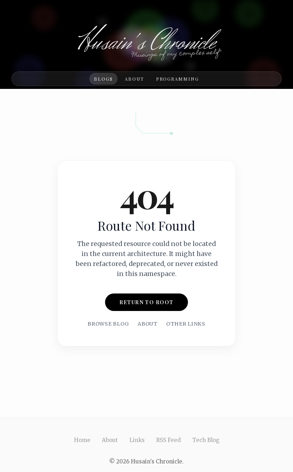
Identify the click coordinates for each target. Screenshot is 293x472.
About (134, 79)
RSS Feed (168, 440)
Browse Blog (108, 324)
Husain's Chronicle (146, 43)
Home (82, 440)
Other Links (185, 324)
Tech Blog (205, 440)
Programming (177, 79)
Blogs (103, 79)
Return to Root (146, 302)
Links (137, 440)
